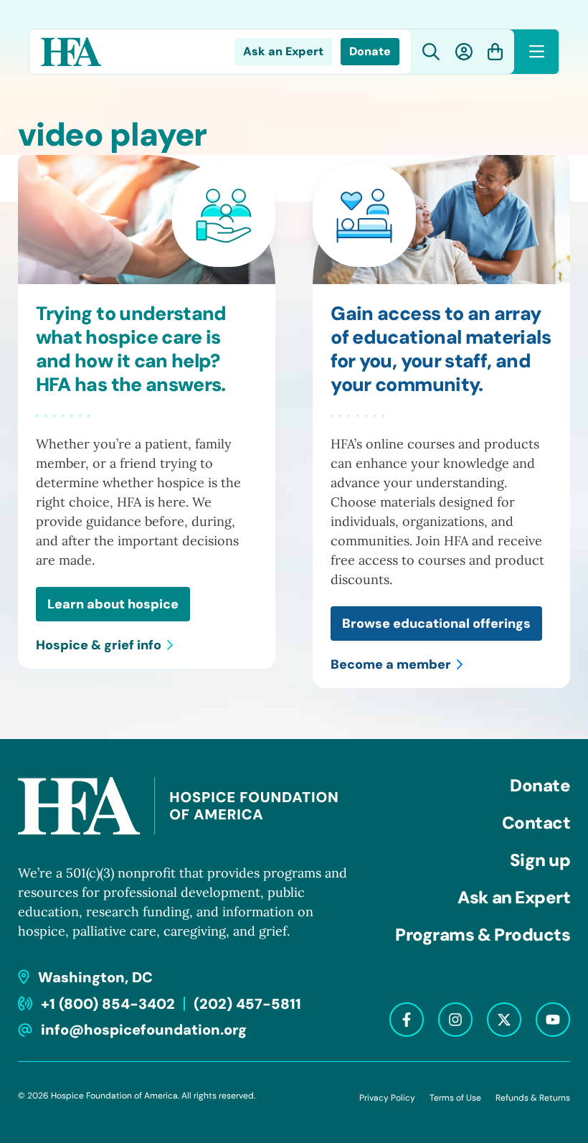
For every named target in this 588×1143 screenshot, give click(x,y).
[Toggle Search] (431, 52)
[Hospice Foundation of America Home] (71, 51)
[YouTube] (553, 1019)
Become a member (391, 664)
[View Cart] (495, 51)
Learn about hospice (113, 604)
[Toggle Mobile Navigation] (536, 51)
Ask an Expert (283, 51)
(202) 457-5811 (247, 1004)
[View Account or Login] (464, 51)
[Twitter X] (504, 1019)
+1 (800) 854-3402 (108, 1004)
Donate (370, 51)
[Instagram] (455, 1019)
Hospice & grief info (98, 645)
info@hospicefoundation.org (144, 1029)
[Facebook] (406, 1019)
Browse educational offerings (436, 623)
